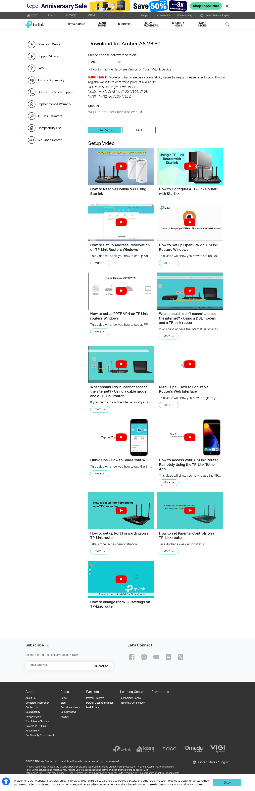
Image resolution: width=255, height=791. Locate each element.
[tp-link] (122, 749)
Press (65, 691)
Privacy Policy (33, 716)
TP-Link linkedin (168, 657)
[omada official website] (71, 15)
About (30, 691)
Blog (63, 702)
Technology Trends (130, 697)
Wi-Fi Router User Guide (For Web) (113, 112)
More (98, 262)
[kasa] (146, 749)
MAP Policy (92, 707)
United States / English (217, 15)
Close (227, 6)
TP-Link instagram (144, 657)
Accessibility (32, 730)
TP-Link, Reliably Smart (35, 22)
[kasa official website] (32, 15)
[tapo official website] (52, 15)
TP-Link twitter (180, 657)
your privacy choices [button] (189, 784)
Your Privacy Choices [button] (37, 721)
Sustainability (33, 711)
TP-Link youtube (156, 657)
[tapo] (170, 749)
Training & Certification (132, 702)
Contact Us (32, 707)
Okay (227, 782)
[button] (121, 166)
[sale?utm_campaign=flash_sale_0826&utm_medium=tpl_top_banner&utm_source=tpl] (127, 6)
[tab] (104, 130)
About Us (30, 697)
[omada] (194, 749)
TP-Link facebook (132, 657)
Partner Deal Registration (100, 702)
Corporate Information (37, 702)
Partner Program (95, 697)
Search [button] (227, 24)
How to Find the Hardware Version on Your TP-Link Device (129, 69)
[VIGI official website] (91, 15)
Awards (65, 716)
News (64, 697)
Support (145, 15)
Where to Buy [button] (184, 15)
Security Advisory (70, 707)
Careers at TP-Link (36, 726)
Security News (68, 711)
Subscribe (101, 666)
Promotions (160, 691)
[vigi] (218, 749)
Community (163, 15)
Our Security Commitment (40, 735)
